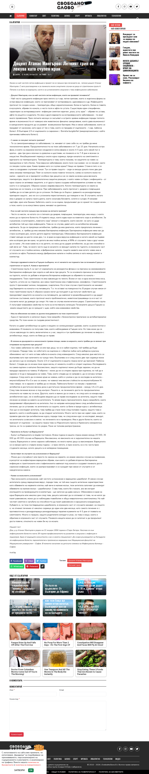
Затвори (19, 770)
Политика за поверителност (82, 772)
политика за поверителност (28, 765)
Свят (44, 15)
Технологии (116, 15)
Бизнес (67, 15)
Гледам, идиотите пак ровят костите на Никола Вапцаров (131, 51)
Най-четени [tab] (115, 25)
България (20, 15)
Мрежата (88, 15)
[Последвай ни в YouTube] (130, 6)
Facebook (17, 561)
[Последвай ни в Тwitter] (136, 6)
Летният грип (74, 565)
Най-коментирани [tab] (118, 28)
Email (61, 690)
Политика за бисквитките (111, 772)
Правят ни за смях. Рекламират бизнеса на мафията (131, 79)
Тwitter (43, 561)
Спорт (77, 15)
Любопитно (101, 15)
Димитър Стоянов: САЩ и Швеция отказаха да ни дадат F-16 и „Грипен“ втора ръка (90, 585)
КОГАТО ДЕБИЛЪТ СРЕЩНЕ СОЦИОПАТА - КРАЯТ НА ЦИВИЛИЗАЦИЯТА (131, 65)
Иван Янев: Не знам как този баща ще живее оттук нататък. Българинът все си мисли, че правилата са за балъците (57, 605)
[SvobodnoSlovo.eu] (23, 749)
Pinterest (34, 566)
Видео (117, 759)
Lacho (17, 74)
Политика (55, 15)
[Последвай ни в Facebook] (118, 6)
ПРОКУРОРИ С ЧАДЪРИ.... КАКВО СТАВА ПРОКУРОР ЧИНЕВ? (88, 608)
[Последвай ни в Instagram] (124, 6)
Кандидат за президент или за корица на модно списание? (131, 38)
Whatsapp (18, 566)
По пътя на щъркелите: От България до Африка (56, 588)
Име (12, 690)
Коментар (33, 15)
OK (30, 770)
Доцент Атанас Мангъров (79, 560)
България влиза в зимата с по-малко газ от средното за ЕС (24, 609)
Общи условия (58, 772)
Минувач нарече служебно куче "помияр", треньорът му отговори (23, 587)
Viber (30, 561)
